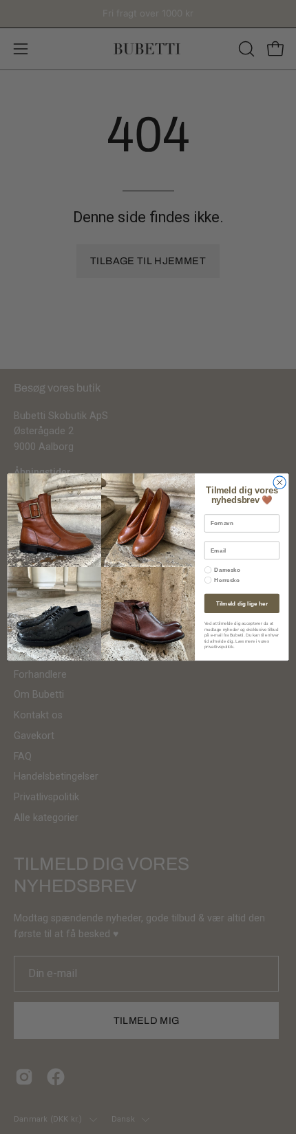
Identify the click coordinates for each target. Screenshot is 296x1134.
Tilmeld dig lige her (242, 603)
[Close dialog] (279, 482)
